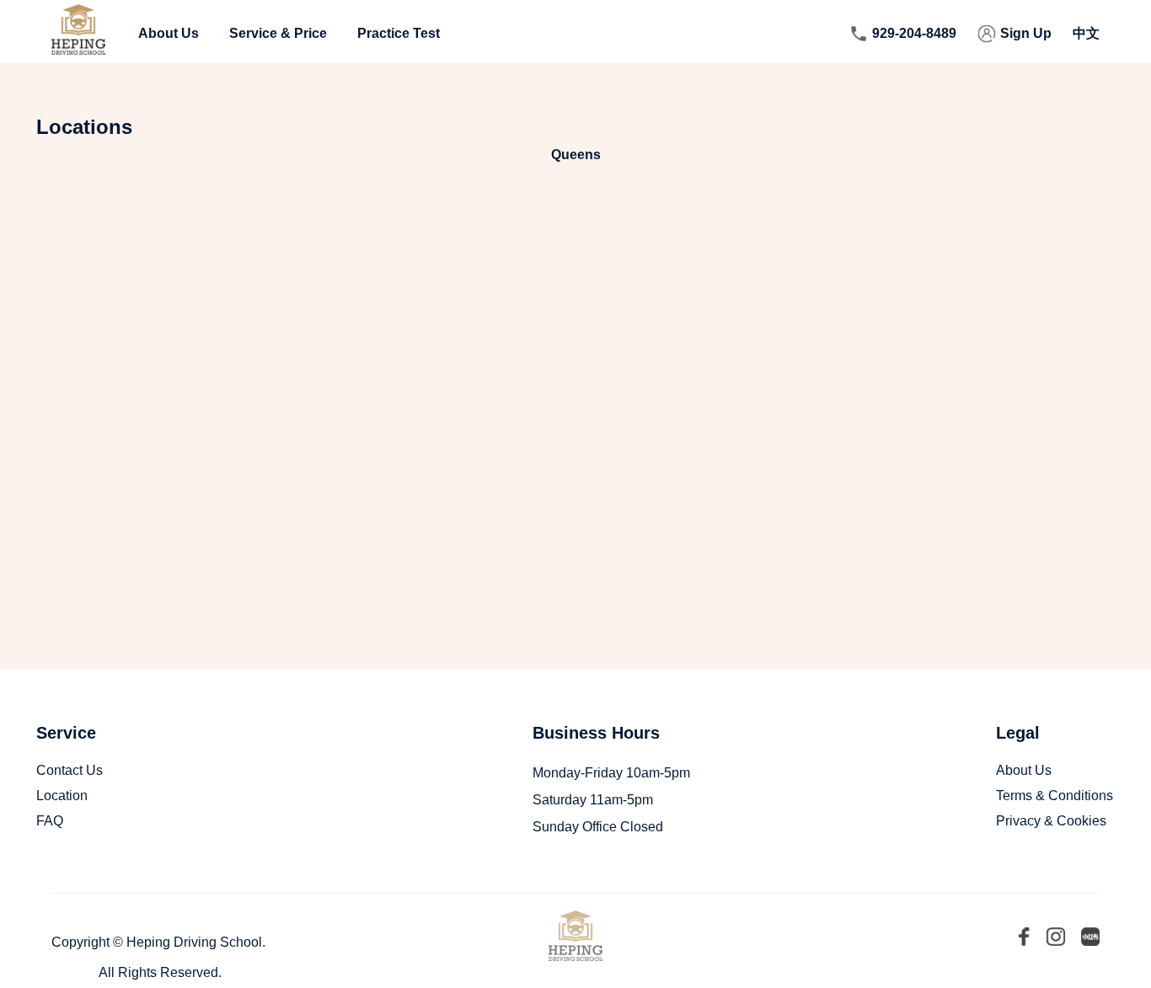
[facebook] (1024, 938)
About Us (168, 33)
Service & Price (278, 33)
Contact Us (69, 770)
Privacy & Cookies (1051, 821)
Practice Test (398, 33)
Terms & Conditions (1054, 795)
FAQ (49, 821)
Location (62, 795)
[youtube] (1056, 938)
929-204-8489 (914, 33)
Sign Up (1026, 33)
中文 (1086, 33)
